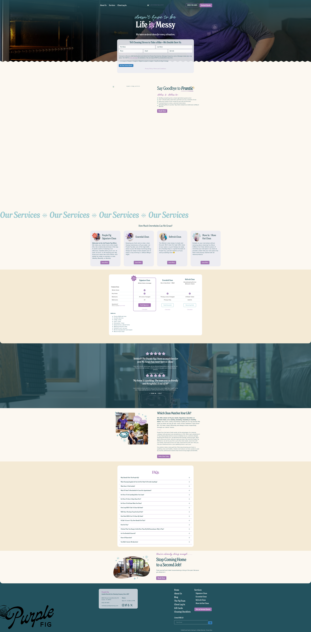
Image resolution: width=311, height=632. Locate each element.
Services (112, 5)
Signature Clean (201, 593)
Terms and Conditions (160, 68)
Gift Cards (178, 608)
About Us (103, 5)
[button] (155, 478)
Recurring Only (190, 305)
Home (176, 590)
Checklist (144, 309)
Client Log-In (122, 5)
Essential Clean (201, 597)
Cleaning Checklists (182, 612)
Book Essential (168, 305)
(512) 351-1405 (134, 58)
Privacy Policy (149, 68)
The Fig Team (179, 601)
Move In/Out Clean (202, 603)
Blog (176, 597)
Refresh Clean (201, 600)
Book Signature (144, 305)
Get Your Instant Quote (126, 65)
